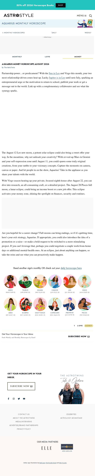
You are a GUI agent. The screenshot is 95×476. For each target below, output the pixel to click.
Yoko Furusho (63, 463)
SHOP (60, 5)
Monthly (17, 57)
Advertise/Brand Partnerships (23, 425)
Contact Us (23, 414)
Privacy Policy (24, 429)
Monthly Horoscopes (14, 32)
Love (47, 57)
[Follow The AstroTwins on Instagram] (14, 399)
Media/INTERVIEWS (24, 421)
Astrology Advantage (71, 418)
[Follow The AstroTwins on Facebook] (8, 399)
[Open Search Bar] (91, 15)
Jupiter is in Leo (57, 77)
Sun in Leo (54, 73)
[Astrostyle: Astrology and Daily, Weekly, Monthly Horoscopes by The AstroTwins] (17, 15)
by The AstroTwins (8, 67)
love (80, 326)
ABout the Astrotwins (24, 418)
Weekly (88, 32)
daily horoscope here (71, 268)
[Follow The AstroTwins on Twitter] (19, 399)
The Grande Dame (51, 463)
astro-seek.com (67, 451)
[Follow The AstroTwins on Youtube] (24, 399)
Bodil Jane (42, 463)
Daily (54, 32)
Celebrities (71, 414)
